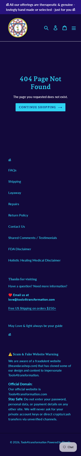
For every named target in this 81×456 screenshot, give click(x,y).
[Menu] (73, 27)
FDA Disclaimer (19, 249)
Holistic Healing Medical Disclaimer (34, 260)
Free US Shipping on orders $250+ (32, 308)
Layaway (14, 193)
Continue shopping (37, 107)
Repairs (13, 204)
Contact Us (16, 226)
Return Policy (18, 215)
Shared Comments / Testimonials (32, 238)
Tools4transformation (34, 442)
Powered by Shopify (59, 442)
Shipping (14, 181)
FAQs (12, 170)
